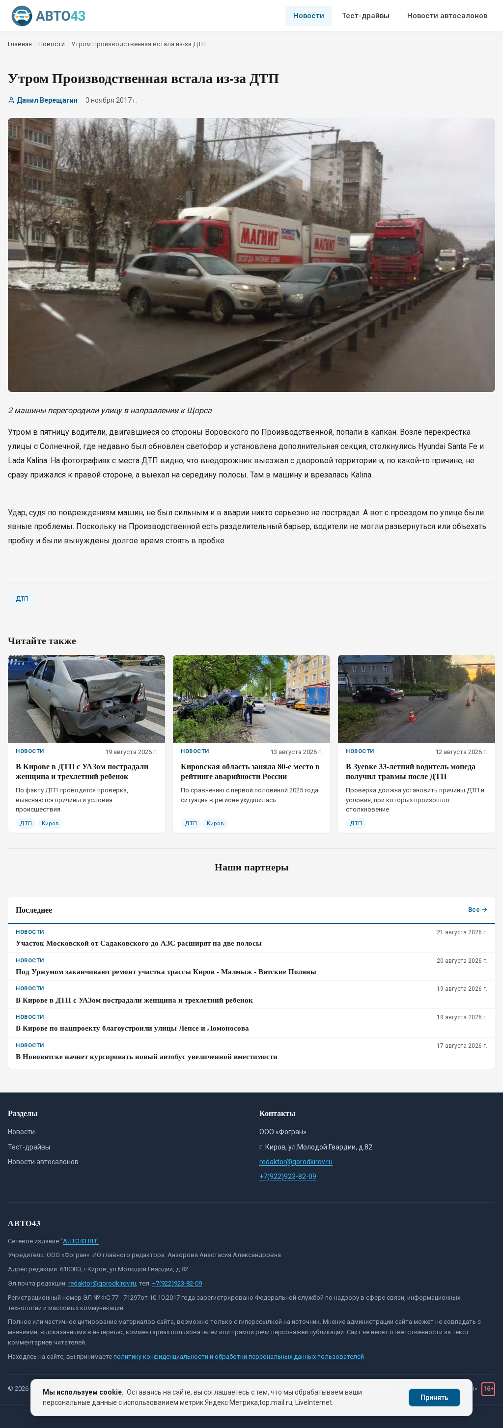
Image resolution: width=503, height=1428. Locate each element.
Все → (477, 909)
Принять (434, 1397)
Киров (50, 823)
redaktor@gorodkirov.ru (296, 1162)
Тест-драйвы (366, 15)
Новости (308, 15)
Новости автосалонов (447, 15)
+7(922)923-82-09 (287, 1176)
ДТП (22, 598)
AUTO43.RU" (81, 1241)
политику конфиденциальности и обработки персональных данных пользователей (238, 1356)
